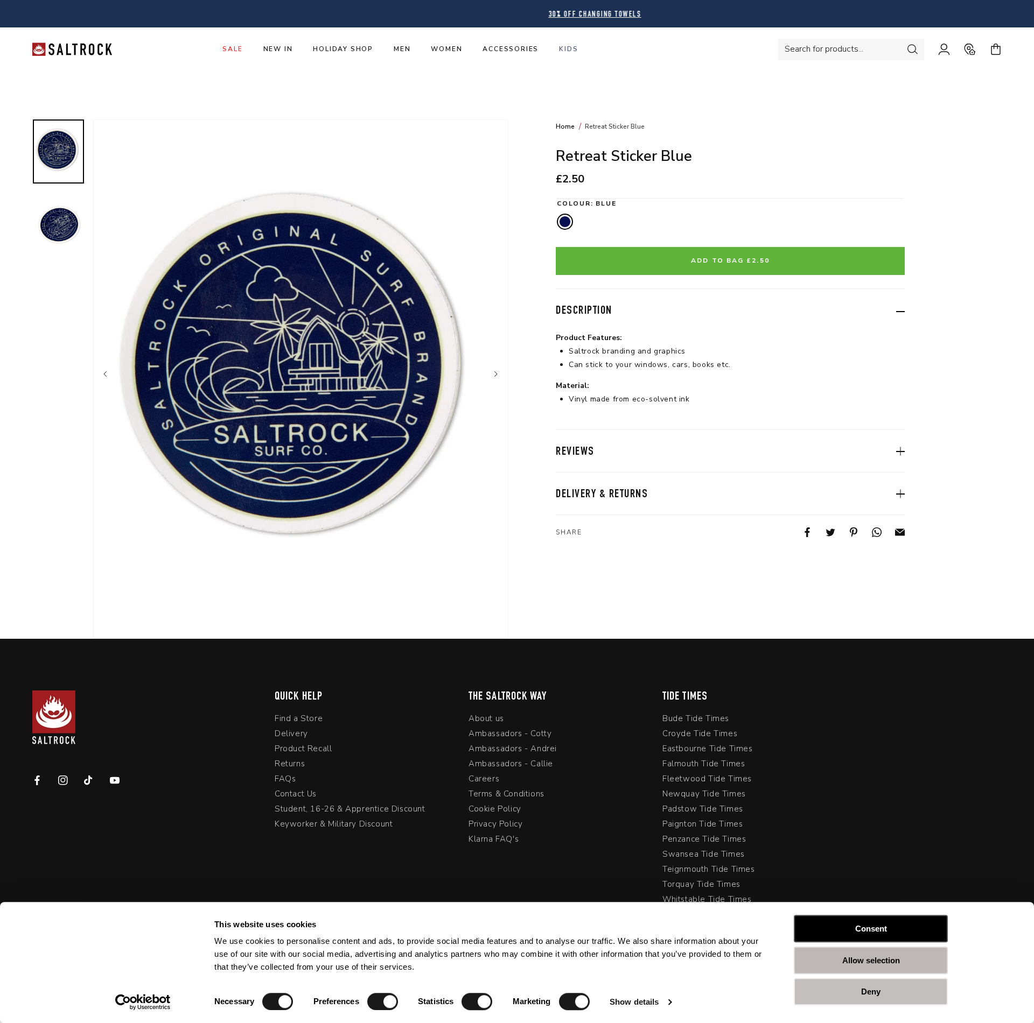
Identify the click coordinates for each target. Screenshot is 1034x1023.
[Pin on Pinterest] (846, 532)
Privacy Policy (495, 824)
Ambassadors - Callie (511, 763)
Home (565, 126)
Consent (871, 928)
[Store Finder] (963, 49)
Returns (290, 763)
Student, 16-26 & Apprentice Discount (350, 808)
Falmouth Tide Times (703, 763)
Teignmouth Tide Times (708, 869)
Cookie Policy (495, 808)
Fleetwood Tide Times (707, 778)
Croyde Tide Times (699, 733)
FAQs (285, 778)
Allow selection (871, 960)
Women (446, 49)
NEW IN (278, 49)
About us (486, 719)
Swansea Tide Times (703, 854)
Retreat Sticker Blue (615, 126)
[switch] (382, 1001)
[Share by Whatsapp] (870, 532)
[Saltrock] (72, 49)
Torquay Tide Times (701, 884)
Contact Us (296, 793)
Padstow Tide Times (702, 808)
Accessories (511, 49)
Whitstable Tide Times (707, 899)
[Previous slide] (106, 373)
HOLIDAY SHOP (343, 49)
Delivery (291, 733)
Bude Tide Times (695, 719)
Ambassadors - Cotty (510, 733)
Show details (634, 1001)
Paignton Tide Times (702, 824)
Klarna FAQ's (494, 839)
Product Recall (303, 748)
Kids (568, 49)
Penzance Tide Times (704, 839)
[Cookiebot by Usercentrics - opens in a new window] (143, 1002)
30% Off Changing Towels (517, 15)
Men (402, 49)
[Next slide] (495, 373)
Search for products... (824, 49)
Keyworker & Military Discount (334, 824)
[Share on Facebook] (800, 532)
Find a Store (299, 719)
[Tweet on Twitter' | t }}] (823, 532)
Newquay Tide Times (704, 793)
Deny (871, 991)
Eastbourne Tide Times (707, 748)
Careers (484, 778)
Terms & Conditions (506, 793)
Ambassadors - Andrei (513, 748)
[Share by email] (893, 532)
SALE (232, 49)
